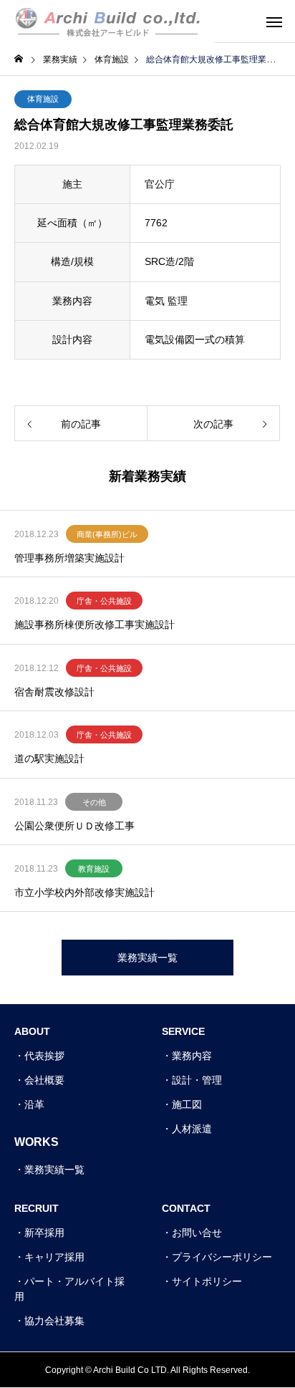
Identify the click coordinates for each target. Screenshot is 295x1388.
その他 (94, 802)
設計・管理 (197, 1080)
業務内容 (192, 1055)
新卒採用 (44, 1232)
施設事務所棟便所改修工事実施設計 (94, 624)
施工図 (187, 1104)
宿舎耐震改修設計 (54, 692)
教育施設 (94, 868)
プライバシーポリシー (222, 1257)
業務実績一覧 (54, 1169)
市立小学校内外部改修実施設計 (84, 892)
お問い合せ (197, 1232)
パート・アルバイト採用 (69, 1289)
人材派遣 (192, 1128)
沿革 (34, 1104)
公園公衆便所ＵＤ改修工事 (74, 826)
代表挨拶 (44, 1055)
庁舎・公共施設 (104, 601)
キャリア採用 (54, 1257)
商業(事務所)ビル (107, 534)
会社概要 (44, 1080)
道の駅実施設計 (49, 758)
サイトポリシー (207, 1281)
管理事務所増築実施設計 (69, 558)
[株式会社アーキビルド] (107, 21)
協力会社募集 (54, 1320)
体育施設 (43, 99)
